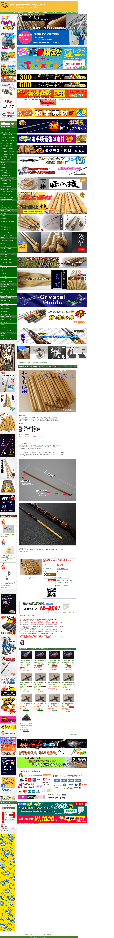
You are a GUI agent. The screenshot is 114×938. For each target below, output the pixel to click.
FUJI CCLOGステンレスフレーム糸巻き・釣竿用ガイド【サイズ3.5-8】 (8, 583)
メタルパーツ (3, 251)
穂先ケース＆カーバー (6, 281)
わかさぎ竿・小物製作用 (6, 148)
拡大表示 (32, 577)
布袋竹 (2, 205)
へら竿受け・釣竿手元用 (6, 191)
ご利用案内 (45, 12)
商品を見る (26, 670)
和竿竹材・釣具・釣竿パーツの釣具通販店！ (24, 7)
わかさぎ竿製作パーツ (6, 295)
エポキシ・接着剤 (5, 322)
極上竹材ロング (6, 159)
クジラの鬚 (3, 273)
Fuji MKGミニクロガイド (8, 534)
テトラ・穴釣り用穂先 (6, 262)
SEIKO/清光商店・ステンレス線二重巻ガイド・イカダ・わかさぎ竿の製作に (8, 557)
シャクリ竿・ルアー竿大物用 (7, 137)
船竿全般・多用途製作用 (6, 143)
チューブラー (3, 276)
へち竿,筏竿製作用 (5, 132)
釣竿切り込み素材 (5, 314)
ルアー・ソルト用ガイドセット (8, 221)
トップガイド (3, 224)
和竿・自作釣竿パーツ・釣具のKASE (27, 4)
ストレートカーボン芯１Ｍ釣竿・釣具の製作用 (26, 725)
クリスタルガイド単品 (6, 235)
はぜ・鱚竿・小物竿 (5, 129)
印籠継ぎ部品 (3, 286)
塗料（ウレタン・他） (6, 319)
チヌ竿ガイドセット (5, 216)
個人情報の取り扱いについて (31, 934)
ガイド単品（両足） (5, 229)
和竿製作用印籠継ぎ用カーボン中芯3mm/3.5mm (54, 684)
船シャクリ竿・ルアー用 (6, 265)
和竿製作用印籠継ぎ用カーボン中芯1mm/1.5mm (26, 684)
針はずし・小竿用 (5, 194)
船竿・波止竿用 (4, 267)
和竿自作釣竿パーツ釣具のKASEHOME (28, 362)
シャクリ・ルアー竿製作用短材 (8, 140)
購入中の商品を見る (19, 12)
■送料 (39, 823)
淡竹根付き (3, 167)
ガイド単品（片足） (5, 227)
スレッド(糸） (4, 327)
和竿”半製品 (3, 311)
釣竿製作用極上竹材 (5, 157)
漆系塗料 (2, 325)
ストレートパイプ (5, 246)
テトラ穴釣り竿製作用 (6, 135)
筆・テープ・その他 (5, 330)
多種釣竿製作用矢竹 (5, 181)
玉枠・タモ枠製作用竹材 (6, 146)
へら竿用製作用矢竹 (5, 183)
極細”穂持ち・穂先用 (6, 208)
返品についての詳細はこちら (64, 580)
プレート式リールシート (6, 240)
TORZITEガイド (4, 232)
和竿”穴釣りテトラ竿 (6, 303)
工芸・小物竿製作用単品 (6, 197)
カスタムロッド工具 (5, 338)
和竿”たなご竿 (4, 305)
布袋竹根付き (3, 164)
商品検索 (2, 122)
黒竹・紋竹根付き (5, 170)
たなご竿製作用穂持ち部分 (7, 154)
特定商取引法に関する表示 (48, 934)
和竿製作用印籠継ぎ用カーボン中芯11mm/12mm (68, 705)
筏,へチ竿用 (3, 256)
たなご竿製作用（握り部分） (7, 151)
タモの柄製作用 (4, 173)
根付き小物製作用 (5, 175)
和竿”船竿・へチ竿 (5, 300)
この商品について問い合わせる (65, 582)
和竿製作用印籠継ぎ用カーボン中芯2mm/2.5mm (40, 684)
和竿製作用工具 (4, 335)
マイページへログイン (33, 12)
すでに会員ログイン (47, 105)
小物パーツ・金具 (5, 292)
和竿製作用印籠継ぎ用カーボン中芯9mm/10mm (54, 705)
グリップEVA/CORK (5, 248)
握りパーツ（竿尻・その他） (7, 289)
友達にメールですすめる (63, 585)
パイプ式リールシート (6, 243)
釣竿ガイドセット (5, 213)
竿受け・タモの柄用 (5, 186)
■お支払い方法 (24, 823)
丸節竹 (2, 202)
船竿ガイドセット (5, 218)
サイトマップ (74, 12)
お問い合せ (54, 12)
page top (73, 734)
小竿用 (2, 270)
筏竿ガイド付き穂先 (5, 259)
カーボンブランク (5, 278)
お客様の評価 (64, 12)
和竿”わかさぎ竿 (4, 308)
